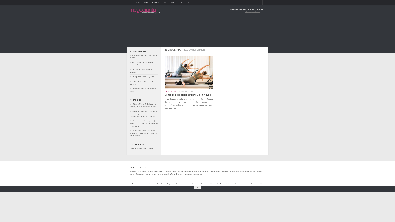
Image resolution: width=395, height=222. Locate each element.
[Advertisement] (197, 31)
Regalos (219, 184)
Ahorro (130, 2)
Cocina (146, 2)
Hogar (165, 2)
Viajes (253, 184)
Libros (186, 184)
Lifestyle (168, 91)
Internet (177, 184)
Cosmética (156, 2)
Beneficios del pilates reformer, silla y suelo (188, 95)
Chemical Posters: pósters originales (142, 148)
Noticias (210, 184)
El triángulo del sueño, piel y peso (142, 77)
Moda (172, 2)
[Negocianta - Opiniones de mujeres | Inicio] (145, 10)
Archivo (260, 184)
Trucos (187, 2)
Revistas (228, 184)
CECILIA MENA (136, 104)
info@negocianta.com (252, 12)
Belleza (138, 2)
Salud (179, 2)
